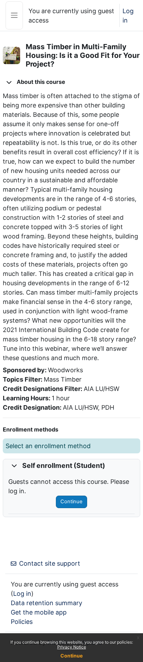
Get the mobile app (39, 612)
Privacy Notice (71, 647)
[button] (9, 82)
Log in (128, 15)
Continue (71, 501)
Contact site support (49, 563)
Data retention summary (46, 603)
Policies (22, 621)
